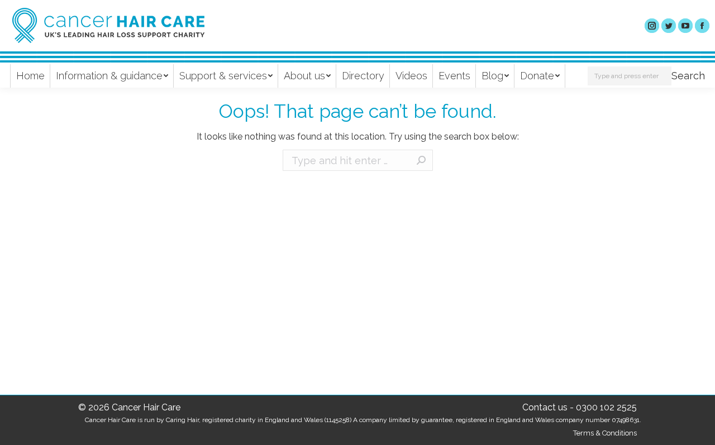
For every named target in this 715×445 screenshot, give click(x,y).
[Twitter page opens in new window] (668, 25)
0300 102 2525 (606, 407)
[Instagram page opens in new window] (652, 25)
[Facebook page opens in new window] (702, 25)
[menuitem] (30, 76)
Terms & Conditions (605, 433)
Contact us (545, 407)
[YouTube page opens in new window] (685, 25)
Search (688, 76)
